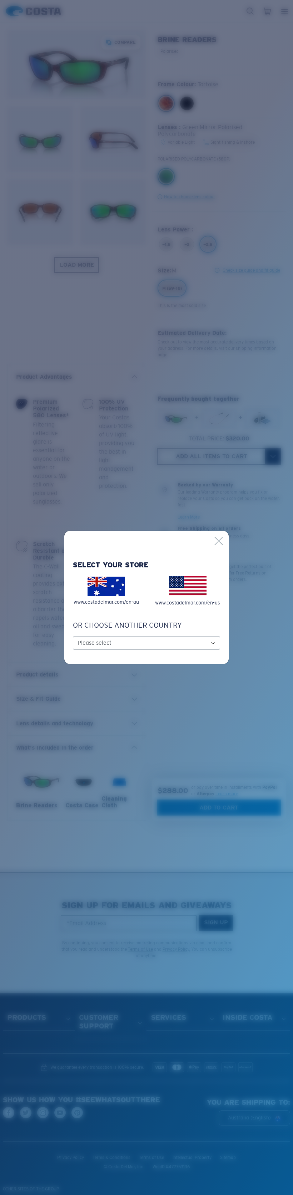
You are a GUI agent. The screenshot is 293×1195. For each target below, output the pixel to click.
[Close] (219, 541)
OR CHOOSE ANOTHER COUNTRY (127, 625)
